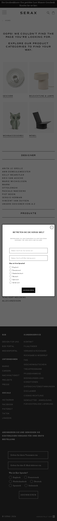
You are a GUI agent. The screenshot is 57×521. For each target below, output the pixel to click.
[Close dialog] (51, 227)
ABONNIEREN (28, 290)
